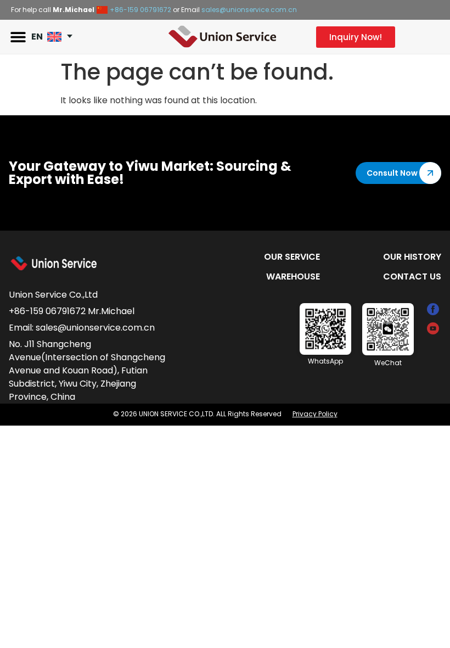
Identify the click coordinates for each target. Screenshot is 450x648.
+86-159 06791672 (140, 9)
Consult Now (392, 172)
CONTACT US (412, 276)
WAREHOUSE (293, 276)
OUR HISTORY (412, 256)
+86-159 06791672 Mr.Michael (71, 311)
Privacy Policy (315, 413)
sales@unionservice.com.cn (249, 9)
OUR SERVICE (292, 256)
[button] (17, 37)
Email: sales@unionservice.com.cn (82, 327)
